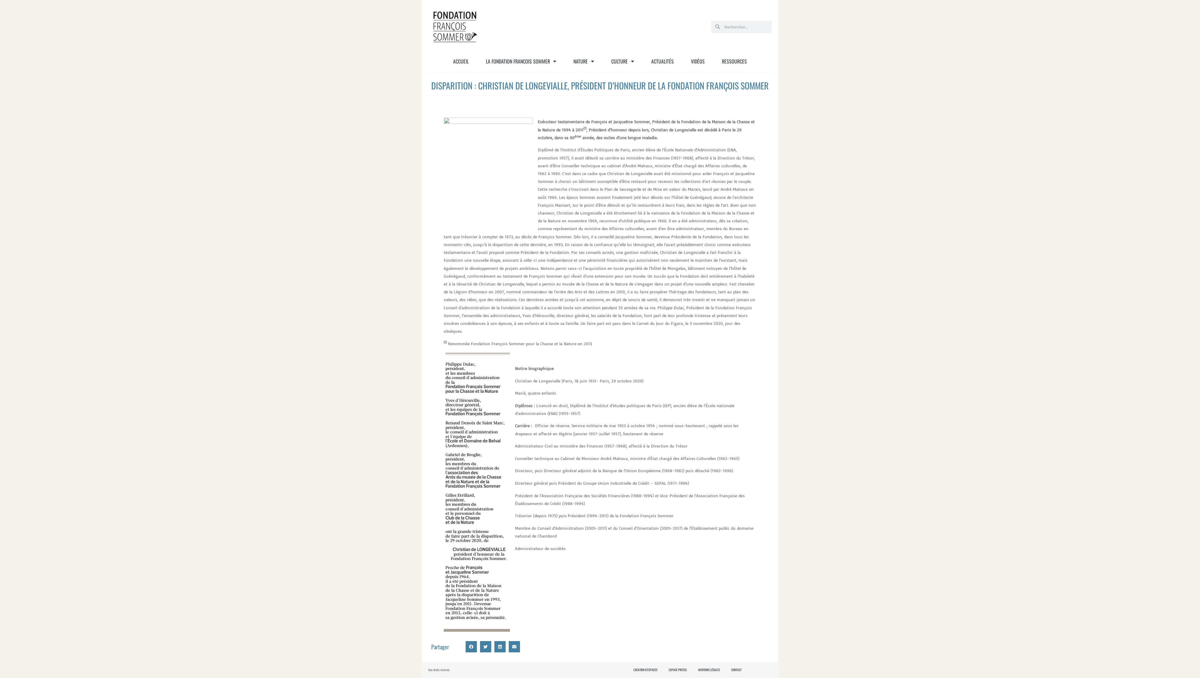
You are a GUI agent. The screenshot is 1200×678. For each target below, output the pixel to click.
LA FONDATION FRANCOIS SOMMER (518, 61)
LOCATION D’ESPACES (645, 670)
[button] (471, 646)
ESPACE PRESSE (678, 670)
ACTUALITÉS (662, 61)
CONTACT (736, 670)
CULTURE (619, 61)
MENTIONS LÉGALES (709, 670)
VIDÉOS (698, 61)
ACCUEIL (461, 61)
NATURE (580, 61)
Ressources (734, 61)
